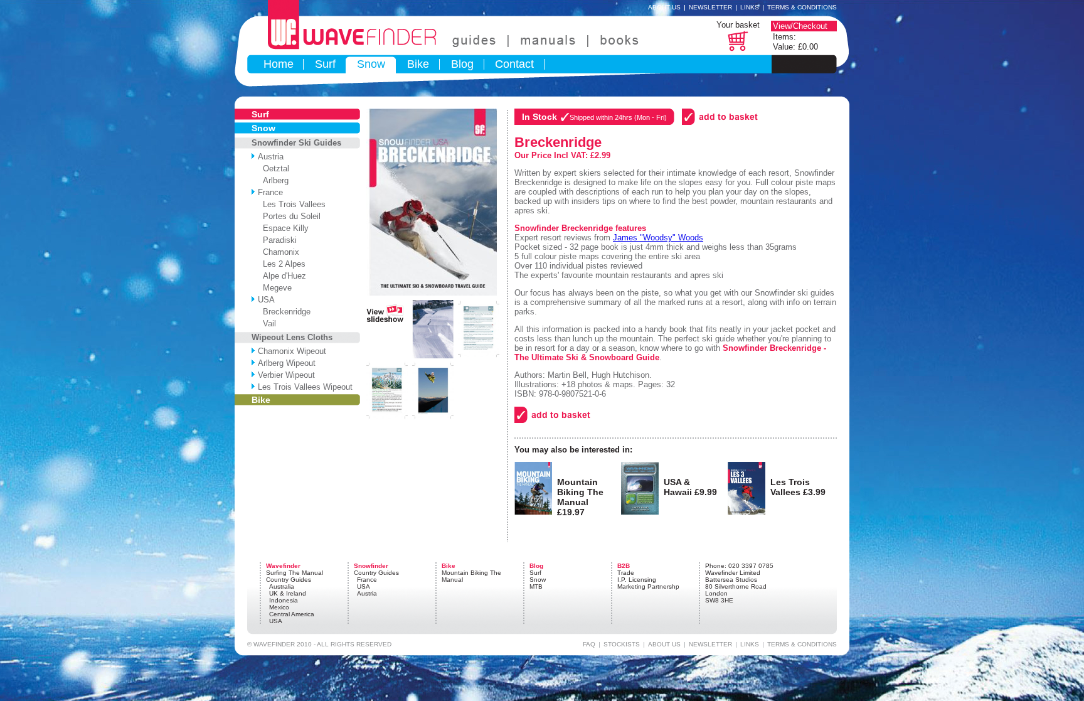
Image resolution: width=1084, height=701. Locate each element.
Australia (281, 586)
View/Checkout (800, 26)
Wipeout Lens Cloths (292, 337)
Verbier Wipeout (286, 375)
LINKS (749, 644)
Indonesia (283, 600)
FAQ (589, 644)
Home (278, 64)
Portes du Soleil (289, 216)
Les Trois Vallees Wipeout (305, 387)
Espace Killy (283, 228)
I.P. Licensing (636, 579)
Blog (462, 64)
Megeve (275, 287)
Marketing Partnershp (648, 586)
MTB (536, 586)
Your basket (738, 24)
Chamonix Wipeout (292, 351)
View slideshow (384, 311)
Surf (325, 64)
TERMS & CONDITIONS (802, 644)
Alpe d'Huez (282, 276)
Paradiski (277, 240)
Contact (514, 64)
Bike (418, 64)
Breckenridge (284, 311)
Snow (371, 64)
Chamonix (278, 252)
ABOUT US (664, 644)
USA (266, 299)
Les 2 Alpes (282, 264)
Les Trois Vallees (292, 204)
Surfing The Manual (294, 572)
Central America (291, 614)
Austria (271, 156)
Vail (267, 323)
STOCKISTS (621, 644)
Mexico (279, 607)
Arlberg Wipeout (287, 363)
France (270, 192)
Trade (625, 572)
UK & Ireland (287, 593)
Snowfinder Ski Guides (296, 142)
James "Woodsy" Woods (658, 237)
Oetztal (273, 168)
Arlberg (273, 180)
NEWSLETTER (710, 644)
